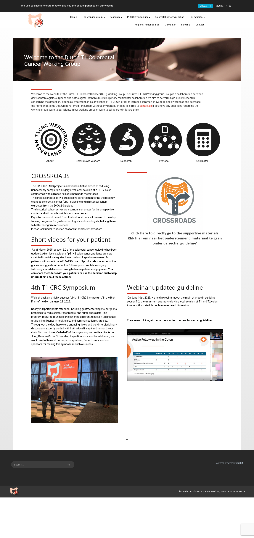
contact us (146, 105)
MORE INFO (223, 5)
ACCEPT (205, 5)
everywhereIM (235, 463)
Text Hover (175, 203)
